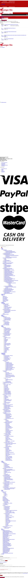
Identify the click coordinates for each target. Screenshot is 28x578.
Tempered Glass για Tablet (8, 399)
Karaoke (7, 378)
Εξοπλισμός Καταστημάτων (6, 309)
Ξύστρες (5, 341)
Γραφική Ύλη (6, 304)
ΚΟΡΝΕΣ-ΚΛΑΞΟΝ (6, 276)
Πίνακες (5, 346)
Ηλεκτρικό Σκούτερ (5, 299)
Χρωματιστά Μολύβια (7, 343)
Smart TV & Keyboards (9, 373)
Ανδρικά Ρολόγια (6, 323)
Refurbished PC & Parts (7, 413)
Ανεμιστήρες (6, 501)
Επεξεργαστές (8, 424)
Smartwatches (6, 397)
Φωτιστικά (5, 495)
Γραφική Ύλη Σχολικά (7, 337)
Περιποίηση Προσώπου (6, 475)
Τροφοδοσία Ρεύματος (9, 457)
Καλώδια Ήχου (6, 390)
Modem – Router (8, 438)
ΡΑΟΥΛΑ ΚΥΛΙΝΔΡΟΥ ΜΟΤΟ (8, 279)
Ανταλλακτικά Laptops (9, 363)
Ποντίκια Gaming (6, 358)
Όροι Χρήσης (3, 163)
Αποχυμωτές (7, 514)
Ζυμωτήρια (7, 518)
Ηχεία (6, 380)
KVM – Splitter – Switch (7, 384)
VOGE (5, 258)
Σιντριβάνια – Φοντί (9, 511)
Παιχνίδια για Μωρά (7, 334)
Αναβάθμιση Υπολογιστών (8, 422)
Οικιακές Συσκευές (7, 513)
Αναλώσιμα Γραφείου (6, 303)
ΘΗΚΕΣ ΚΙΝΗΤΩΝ (5, 536)
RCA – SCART (6, 385)
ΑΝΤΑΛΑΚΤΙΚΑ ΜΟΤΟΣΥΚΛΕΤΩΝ (7, 268)
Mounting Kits (8, 423)
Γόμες (5, 338)
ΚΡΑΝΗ (5, 264)
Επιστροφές (3, 165)
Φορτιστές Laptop (8, 434)
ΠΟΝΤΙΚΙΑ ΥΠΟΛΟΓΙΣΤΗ (6, 549)
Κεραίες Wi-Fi (7, 441)
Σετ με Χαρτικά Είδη (7, 347)
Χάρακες (5, 352)
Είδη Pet (4, 496)
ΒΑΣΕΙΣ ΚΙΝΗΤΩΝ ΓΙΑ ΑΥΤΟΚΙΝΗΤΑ (8, 532)
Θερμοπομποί (6, 502)
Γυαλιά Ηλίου (5, 316)
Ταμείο (2, 170)
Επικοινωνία (3, 164)
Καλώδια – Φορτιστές (7, 402)
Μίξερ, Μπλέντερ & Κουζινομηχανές (11, 520)
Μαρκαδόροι (6, 340)
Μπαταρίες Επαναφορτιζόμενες (8, 406)
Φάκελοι (5, 351)
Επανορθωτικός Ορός (7, 478)
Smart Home (4, 491)
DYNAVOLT (10, 285)
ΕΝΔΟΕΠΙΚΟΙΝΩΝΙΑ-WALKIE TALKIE (8, 553)
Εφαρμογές (7, 420)
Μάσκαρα (5, 471)
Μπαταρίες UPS (8, 458)
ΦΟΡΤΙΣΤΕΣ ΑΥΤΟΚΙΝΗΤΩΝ (7, 543)
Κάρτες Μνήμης (8, 454)
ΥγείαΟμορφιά (2, 461)
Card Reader (7, 448)
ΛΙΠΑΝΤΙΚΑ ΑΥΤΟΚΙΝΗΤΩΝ (8, 250)
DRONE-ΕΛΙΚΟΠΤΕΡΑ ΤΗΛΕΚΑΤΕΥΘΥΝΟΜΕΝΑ (9, 533)
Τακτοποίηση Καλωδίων (7, 393)
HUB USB (5, 463)
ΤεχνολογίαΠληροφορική (3, 353)
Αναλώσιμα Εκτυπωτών (9, 444)
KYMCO (5, 259)
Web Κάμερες (8, 451)
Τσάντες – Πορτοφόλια (6, 324)
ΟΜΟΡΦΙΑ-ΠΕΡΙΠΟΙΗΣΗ (6, 550)
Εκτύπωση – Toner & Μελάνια (8, 442)
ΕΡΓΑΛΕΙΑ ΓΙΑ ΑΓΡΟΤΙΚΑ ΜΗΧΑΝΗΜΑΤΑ (11, 257)
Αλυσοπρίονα (8, 256)
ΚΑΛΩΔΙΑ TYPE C (5, 537)
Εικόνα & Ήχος (5, 370)
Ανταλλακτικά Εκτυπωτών (9, 366)
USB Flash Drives (8, 449)
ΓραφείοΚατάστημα (3, 302)
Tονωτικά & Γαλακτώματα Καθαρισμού (9, 482)
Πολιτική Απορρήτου (4, 162)
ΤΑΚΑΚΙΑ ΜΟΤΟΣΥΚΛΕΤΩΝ (8, 288)
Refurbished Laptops (9, 414)
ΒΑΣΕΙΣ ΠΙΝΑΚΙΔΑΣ (7, 292)
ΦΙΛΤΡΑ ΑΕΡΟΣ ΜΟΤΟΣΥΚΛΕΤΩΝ (9, 289)
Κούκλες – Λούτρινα (7, 330)
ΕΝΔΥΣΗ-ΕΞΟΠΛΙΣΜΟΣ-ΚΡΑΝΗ (7, 263)
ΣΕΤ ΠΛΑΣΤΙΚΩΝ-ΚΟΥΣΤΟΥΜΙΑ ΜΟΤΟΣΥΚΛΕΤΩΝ (11, 280)
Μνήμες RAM (7, 429)
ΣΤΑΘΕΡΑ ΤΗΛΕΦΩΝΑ (6, 542)
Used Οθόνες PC (8, 417)
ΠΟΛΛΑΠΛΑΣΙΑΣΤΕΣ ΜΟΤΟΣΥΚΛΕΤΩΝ (9, 278)
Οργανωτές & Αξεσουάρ (7, 472)
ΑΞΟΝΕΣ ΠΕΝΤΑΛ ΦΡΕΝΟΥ (8, 273)
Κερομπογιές (6, 339)
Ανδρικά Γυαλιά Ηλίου (7, 319)
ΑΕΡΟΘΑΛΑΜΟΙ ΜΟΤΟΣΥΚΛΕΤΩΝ (9, 269)
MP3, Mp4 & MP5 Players (9, 379)
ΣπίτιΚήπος (2, 490)
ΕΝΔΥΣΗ (5, 267)
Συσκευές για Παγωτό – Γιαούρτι (10, 512)
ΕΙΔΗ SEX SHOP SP (6, 486)
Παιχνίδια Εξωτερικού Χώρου (7, 333)
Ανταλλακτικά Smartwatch (9, 365)
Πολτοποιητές (8, 522)
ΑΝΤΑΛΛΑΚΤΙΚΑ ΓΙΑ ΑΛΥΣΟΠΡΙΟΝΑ (9, 254)
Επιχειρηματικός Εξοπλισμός (7, 382)
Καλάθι (2, 169)
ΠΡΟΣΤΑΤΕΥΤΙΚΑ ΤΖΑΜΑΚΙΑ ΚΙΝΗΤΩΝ (8, 548)
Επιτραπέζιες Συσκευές (7, 411)
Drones (4, 295)
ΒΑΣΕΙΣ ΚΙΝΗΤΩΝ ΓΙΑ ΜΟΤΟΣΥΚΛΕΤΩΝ (9, 291)
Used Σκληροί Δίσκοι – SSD (9, 418)
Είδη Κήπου (4, 497)
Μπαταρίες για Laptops (9, 368)
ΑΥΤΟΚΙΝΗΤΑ (5, 249)
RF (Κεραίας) (6, 386)
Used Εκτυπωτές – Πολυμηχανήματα (11, 443)
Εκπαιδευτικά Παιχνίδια (7, 328)
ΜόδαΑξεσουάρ (2, 315)
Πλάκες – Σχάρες (8, 521)
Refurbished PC (8, 415)
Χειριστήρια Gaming (7, 359)
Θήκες (5, 401)
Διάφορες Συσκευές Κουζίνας (10, 516)
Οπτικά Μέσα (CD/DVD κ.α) (8, 307)
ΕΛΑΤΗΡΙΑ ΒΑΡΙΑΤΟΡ (9, 282)
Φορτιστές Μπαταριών (7, 408)
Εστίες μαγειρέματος (9, 517)
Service (5, 361)
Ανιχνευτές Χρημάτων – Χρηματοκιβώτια (10, 310)
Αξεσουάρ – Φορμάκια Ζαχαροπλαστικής (11, 510)
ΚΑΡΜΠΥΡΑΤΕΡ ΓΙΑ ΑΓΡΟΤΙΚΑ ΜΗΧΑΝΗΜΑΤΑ (12, 255)
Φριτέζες (7, 524)
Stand (3, 313)
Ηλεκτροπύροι (8, 425)
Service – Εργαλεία (5, 360)
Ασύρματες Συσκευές (7, 410)
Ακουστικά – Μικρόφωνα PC (10, 452)
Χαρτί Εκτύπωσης (6, 308)
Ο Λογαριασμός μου (4, 168)
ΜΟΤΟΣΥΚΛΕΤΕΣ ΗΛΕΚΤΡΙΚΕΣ (7, 261)
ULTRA (10, 284)
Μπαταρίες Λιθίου (6, 407)
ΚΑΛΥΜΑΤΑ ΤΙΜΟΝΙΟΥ (6, 538)
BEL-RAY (7, 287)
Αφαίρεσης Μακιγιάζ (7, 477)
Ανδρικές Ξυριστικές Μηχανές (8, 483)
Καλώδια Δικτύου (6, 388)
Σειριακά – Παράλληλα (7, 392)
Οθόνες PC (7, 455)
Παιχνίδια (4, 327)
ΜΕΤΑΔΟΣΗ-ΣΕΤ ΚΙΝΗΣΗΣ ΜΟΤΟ (9, 281)
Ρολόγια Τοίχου (6, 528)
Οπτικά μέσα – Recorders (9, 430)
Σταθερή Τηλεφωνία (6, 409)
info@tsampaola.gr (12, 1)
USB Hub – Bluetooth (9, 450)
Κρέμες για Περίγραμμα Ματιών (8, 479)
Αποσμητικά (6, 465)
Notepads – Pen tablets (7, 395)
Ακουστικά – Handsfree (7, 400)
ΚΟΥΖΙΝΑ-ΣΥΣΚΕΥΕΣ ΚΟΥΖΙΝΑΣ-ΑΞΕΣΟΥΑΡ (9, 539)
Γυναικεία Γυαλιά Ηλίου (7, 318)
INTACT (10, 283)
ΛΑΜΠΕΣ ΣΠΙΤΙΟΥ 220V (6, 540)
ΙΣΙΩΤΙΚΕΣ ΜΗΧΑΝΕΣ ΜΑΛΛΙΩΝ (7, 535)
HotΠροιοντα (2, 529)
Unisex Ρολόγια (6, 321)
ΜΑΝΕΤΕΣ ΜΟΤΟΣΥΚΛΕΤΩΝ (8, 293)
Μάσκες (5, 480)
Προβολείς (5, 494)
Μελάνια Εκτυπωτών (9, 446)
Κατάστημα (2, 171)
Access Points (8, 437)
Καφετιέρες (7, 519)
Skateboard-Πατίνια (7, 335)
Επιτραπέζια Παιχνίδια (7, 329)
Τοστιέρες (7, 523)
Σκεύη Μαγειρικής (6, 507)
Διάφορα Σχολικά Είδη (7, 344)
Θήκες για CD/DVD (6, 305)
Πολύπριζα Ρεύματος (9, 459)
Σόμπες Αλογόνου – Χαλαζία (8, 503)
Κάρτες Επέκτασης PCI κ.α (9, 427)
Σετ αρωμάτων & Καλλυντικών (8, 467)
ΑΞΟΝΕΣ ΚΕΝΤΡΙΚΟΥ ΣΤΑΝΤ (8, 271)
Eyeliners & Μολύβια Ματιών (8, 469)
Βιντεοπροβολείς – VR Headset (10, 375)
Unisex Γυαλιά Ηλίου (7, 317)
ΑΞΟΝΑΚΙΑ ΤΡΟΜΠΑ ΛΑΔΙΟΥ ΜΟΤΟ (9, 270)
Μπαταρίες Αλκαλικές (7, 405)
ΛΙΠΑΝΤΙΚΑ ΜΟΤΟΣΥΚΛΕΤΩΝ (8, 286)
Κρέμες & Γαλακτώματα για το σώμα (9, 488)
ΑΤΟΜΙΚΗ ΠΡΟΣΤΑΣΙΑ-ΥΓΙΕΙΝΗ (7, 531)
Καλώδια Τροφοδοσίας (7, 391)
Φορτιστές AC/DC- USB (9, 460)
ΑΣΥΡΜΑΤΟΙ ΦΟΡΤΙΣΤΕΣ (6, 530)
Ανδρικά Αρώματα (6, 464)
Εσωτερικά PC (6, 387)
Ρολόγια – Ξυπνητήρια (7, 527)
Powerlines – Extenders (9, 439)
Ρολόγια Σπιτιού (5, 526)
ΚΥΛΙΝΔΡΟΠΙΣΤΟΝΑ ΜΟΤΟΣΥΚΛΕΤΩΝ (9, 275)
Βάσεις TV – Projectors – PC (9, 374)
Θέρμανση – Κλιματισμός (6, 500)
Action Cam (7, 372)
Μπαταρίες (4, 403)
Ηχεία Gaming (6, 357)
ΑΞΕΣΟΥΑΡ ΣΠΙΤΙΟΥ (5, 547)
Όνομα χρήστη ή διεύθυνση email (5, 557)
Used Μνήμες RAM (8, 416)
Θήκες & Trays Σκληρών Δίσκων (10, 453)
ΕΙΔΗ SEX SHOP (6, 485)
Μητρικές (7, 428)
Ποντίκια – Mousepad (9, 456)
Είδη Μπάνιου (5, 498)
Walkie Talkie (5, 296)
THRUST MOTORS (6, 260)
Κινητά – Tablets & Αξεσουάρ (7, 394)
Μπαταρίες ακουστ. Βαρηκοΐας (8, 404)
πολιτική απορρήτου (25, 573)
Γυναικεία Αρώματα (7, 466)
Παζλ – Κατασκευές (7, 331)
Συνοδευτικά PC (6, 447)
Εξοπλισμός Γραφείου (7, 311)
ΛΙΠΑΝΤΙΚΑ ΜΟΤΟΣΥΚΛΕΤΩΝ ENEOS (11, 252)
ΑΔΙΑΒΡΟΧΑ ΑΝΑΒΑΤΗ (7, 265)
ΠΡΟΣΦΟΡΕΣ (3, 4)
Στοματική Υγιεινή (6, 481)
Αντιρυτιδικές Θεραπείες (7, 476)
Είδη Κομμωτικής (6, 484)
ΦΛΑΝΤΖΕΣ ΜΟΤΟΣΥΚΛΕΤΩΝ (8, 290)
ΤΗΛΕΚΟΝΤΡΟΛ (5, 546)
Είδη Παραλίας (5, 298)
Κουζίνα (4, 505)
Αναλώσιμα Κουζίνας (7, 506)
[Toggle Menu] (27, 14)
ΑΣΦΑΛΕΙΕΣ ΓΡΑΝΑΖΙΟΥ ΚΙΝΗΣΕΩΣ (9, 272)
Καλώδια (4, 383)
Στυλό (5, 342)
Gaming (4, 354)
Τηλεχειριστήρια (8, 377)
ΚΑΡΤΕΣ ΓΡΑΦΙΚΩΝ (8, 426)
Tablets (5, 398)
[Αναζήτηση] (1, 247)
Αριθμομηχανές (6, 312)
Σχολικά (4, 336)
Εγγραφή (1, 575)
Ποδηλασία (4, 301)
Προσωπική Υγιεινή (7, 489)
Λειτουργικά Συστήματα (9, 421)
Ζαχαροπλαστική (6, 509)
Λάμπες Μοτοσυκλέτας (7, 277)
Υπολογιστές (4, 412)
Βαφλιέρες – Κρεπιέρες (9, 515)
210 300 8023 (5, 1)
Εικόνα (5, 371)
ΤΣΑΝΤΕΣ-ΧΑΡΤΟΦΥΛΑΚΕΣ (6, 544)
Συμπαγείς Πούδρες (7, 474)
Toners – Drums (8, 445)
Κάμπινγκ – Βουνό (5, 300)
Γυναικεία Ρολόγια (7, 322)
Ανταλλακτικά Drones (9, 362)
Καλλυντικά (4, 468)
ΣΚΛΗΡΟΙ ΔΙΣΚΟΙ (8, 431)
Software (5, 419)
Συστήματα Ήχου (8, 381)
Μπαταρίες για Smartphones (10, 369)
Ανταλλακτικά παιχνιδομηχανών (10, 367)
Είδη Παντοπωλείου (5, 499)
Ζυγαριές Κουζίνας (7, 508)
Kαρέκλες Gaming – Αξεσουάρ (8, 355)
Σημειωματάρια (6, 348)
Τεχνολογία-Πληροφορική (8, 16)
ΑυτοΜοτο (2, 248)
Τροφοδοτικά (6, 504)
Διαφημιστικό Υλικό (5, 314)
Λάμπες (5, 493)
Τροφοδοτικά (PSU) (8, 432)
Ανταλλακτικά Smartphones (9, 364)
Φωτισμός (4, 492)
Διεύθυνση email (2, 565)
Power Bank (6, 396)
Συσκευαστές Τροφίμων (9, 525)
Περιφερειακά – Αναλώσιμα (9, 436)
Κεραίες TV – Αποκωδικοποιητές (10, 376)
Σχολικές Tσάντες (6, 349)
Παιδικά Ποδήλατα (7, 332)
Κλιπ (5, 345)
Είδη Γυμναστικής (5, 297)
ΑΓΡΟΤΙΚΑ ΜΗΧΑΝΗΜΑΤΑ (6, 253)
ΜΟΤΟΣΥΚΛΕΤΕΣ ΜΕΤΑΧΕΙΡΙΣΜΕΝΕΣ (8, 262)
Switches (7, 440)
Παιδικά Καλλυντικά (7, 470)
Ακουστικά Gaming (7, 356)
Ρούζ (5, 473)
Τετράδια (5, 350)
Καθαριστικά (6, 306)
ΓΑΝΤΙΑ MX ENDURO (7, 266)
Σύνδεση (6, 560)
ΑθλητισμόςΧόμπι (3, 294)
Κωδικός (1, 559)
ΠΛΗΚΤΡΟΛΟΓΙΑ (5, 541)
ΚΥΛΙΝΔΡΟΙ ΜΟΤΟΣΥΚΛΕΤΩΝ (8, 274)
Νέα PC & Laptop (6, 435)
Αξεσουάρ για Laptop (7, 433)
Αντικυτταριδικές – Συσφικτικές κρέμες (9, 487)
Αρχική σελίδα (2, 16)
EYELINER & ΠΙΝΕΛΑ (5, 534)
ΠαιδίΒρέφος (2, 326)
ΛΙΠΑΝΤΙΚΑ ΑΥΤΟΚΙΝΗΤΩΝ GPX (10, 251)
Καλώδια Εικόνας (6, 389)
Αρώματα (4, 462)
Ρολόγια (4, 320)
